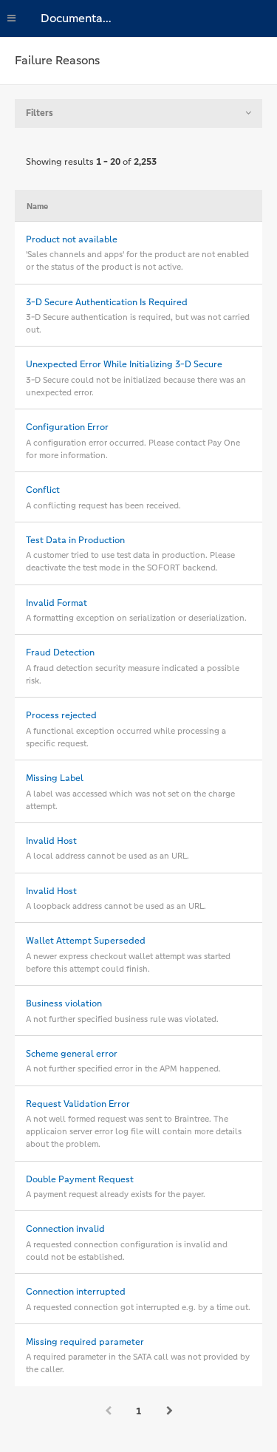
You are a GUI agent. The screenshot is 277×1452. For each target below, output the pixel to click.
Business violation (64, 1003)
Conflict (43, 490)
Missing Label (54, 778)
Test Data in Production (75, 540)
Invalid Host (51, 841)
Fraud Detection (60, 652)
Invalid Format (56, 603)
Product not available (71, 239)
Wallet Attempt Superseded (86, 941)
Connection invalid (65, 1229)
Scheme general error (71, 1054)
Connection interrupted (76, 1292)
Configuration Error (67, 427)
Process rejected (61, 715)
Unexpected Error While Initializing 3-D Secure (124, 364)
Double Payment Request (80, 1179)
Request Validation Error (78, 1104)
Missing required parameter (85, 1342)
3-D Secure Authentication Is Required (107, 302)
